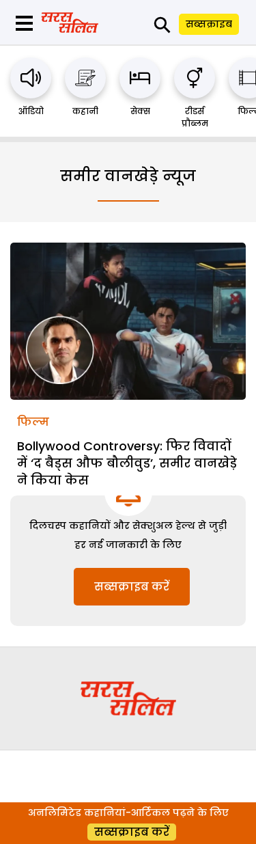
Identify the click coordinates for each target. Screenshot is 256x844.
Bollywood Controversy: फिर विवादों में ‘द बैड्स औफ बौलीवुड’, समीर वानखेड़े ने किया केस (127, 463)
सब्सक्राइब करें (131, 587)
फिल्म (33, 422)
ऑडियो (31, 111)
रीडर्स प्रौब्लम (195, 117)
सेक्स (140, 111)
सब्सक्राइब (209, 24)
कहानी (85, 111)
